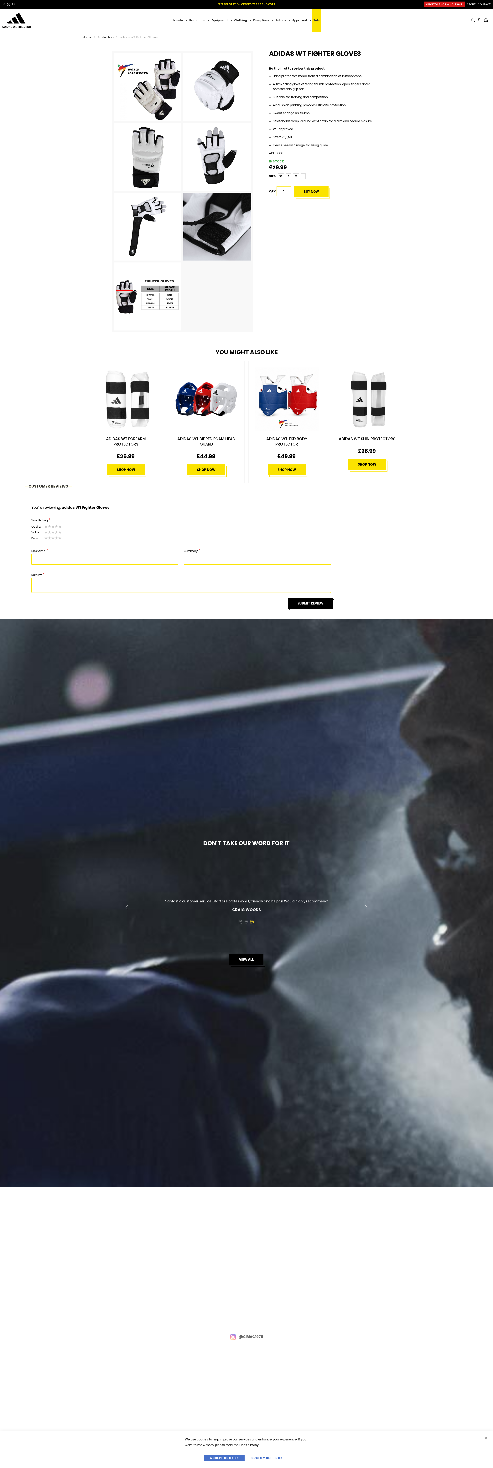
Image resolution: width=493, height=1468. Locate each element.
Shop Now (126, 469)
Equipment (220, 20)
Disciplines (261, 20)
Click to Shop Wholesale (444, 4)
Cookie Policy (249, 1445)
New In (178, 20)
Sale (316, 20)
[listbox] (293, 176)
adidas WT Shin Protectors (286, 438)
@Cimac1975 (250, 1336)
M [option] (296, 176)
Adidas (281, 20)
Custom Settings (266, 1458)
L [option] (303, 176)
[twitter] (8, 4)
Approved (299, 20)
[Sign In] (479, 20)
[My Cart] (486, 20)
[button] (241, 922)
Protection (197, 20)
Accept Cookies (224, 1458)
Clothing (240, 20)
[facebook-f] (4, 4)
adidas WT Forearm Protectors (367, 441)
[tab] (48, 485)
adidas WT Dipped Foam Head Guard (126, 441)
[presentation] (126, 907)
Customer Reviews (48, 485)
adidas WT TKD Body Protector (206, 441)
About (471, 4)
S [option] (288, 176)
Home (87, 37)
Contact (484, 4)
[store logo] (42, 20)
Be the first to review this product (297, 68)
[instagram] (13, 4)
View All (246, 959)
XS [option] (281, 176)
